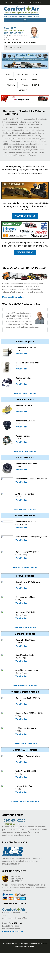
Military (11, 85)
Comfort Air (22, 74)
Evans (35, 80)
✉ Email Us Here (12, 824)
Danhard (12, 80)
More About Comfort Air (13, 297)
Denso (24, 80)
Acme (8, 74)
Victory (23, 90)
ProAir (35, 85)
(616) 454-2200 (15, 923)
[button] (25, 20)
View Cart (7, 3)
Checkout (21, 3)
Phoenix (24, 85)
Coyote (36, 74)
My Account (35, 3)
